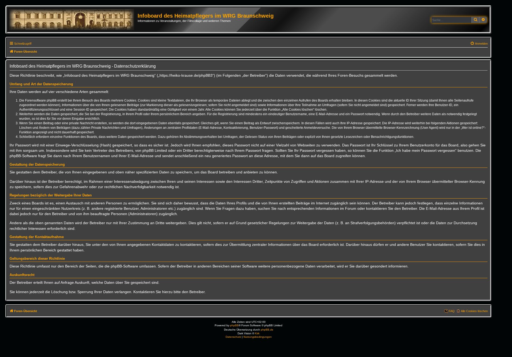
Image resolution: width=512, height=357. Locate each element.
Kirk (257, 333)
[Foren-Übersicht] (73, 20)
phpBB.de (267, 329)
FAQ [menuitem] (452, 311)
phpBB (234, 325)
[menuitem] (479, 43)
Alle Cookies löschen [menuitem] (474, 311)
